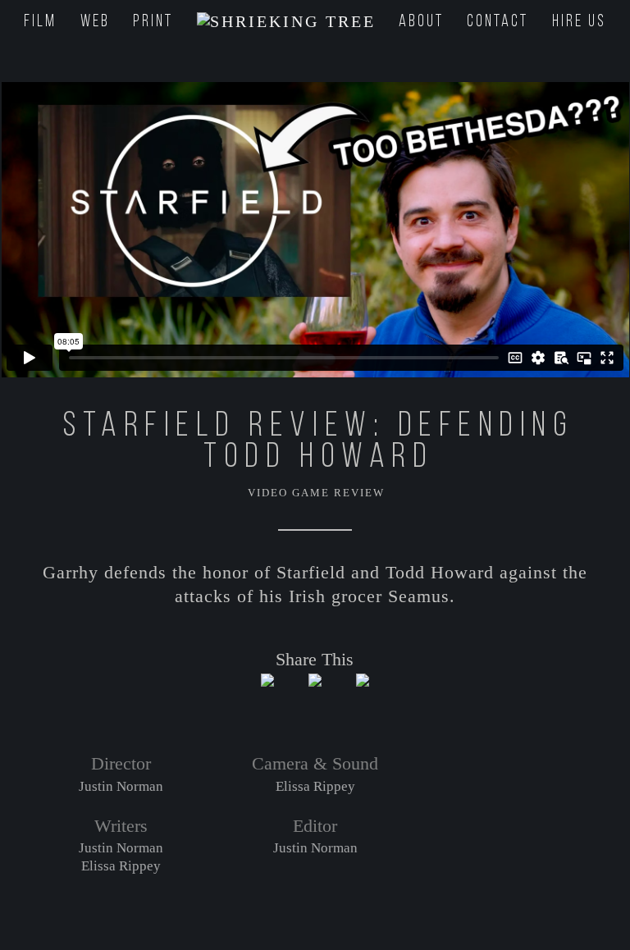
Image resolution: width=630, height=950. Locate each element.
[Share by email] (362, 693)
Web (95, 22)
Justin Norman (121, 786)
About (421, 22)
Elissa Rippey (121, 866)
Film (40, 22)
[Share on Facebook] (315, 693)
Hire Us (579, 22)
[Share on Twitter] (267, 693)
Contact (497, 22)
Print (153, 22)
